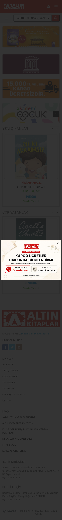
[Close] (57, 243)
